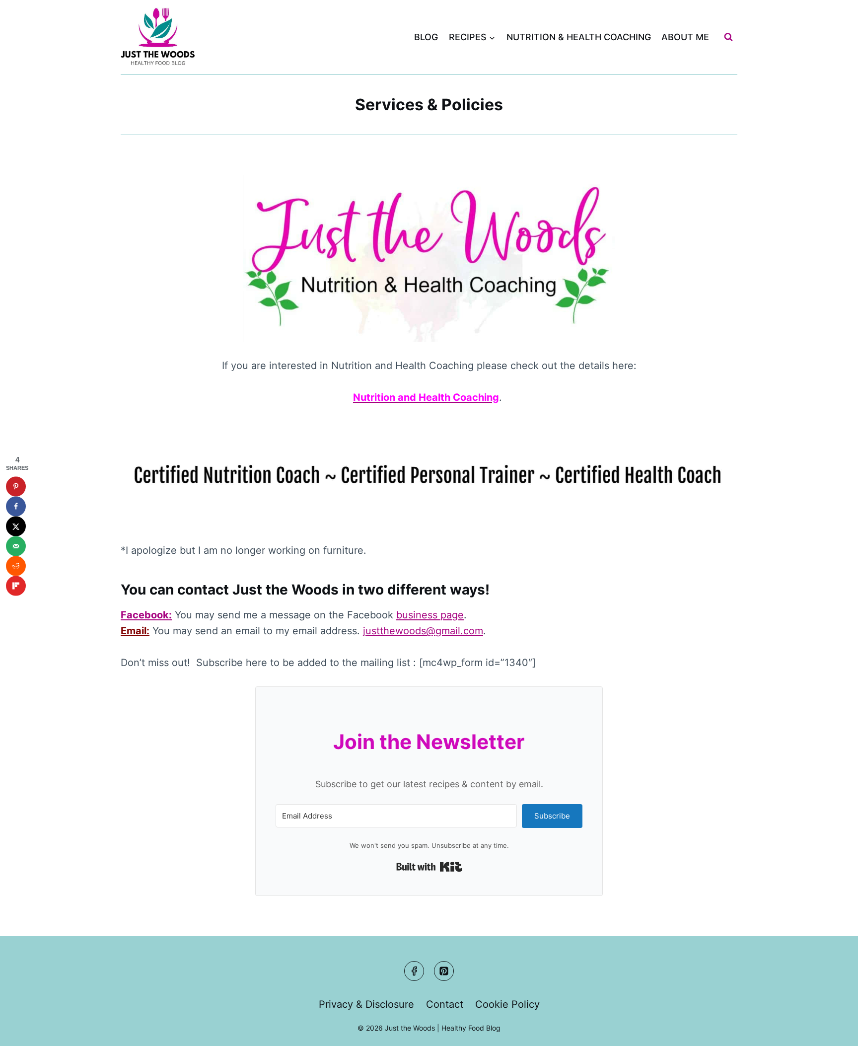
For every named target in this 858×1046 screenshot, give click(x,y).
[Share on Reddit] (16, 566)
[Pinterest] (444, 971)
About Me (685, 37)
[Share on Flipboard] (16, 586)
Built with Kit (429, 867)
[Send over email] (16, 546)
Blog (426, 37)
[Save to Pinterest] (16, 486)
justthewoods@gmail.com (423, 631)
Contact (444, 1004)
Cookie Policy (507, 1004)
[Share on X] (16, 526)
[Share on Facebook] (16, 506)
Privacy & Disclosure (366, 1004)
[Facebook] (414, 971)
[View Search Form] (728, 37)
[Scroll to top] (831, 1029)
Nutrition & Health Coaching (578, 37)
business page (430, 615)
